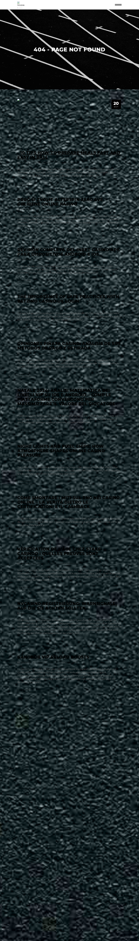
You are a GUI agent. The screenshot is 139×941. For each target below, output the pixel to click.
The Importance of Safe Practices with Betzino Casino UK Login (68, 299)
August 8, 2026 (46, 512)
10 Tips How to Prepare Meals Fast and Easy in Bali (68, 155)
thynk (23, 162)
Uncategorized (70, 209)
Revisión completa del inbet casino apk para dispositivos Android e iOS (68, 252)
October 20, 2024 (42, 163)
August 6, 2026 (46, 563)
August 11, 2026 (46, 409)
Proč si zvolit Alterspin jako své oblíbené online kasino (60, 202)
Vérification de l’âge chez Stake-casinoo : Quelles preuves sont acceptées (59, 554)
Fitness (62, 163)
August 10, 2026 (46, 461)
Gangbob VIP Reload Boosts (53, 657)
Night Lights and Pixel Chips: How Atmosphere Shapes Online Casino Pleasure (61, 451)
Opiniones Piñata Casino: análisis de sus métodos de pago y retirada (69, 346)
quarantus (26, 209)
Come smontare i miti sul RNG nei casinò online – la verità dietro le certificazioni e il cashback (68, 502)
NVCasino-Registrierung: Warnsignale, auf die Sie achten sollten (67, 606)
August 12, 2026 (46, 307)
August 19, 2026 (46, 209)
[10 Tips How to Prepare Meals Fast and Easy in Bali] (69, 122)
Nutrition (73, 163)
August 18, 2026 (46, 260)
